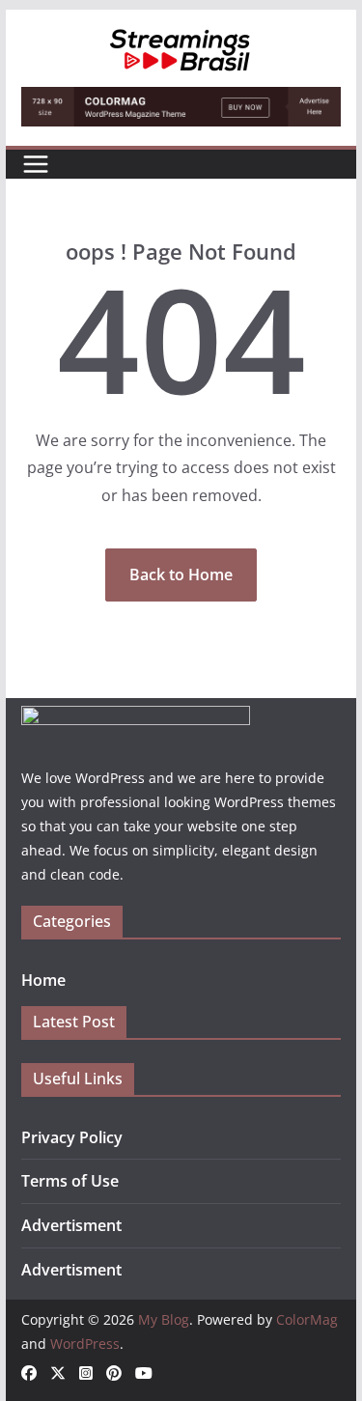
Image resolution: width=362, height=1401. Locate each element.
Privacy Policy (72, 1137)
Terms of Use (70, 1180)
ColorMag (307, 1319)
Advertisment (71, 1225)
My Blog (163, 1319)
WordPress (85, 1343)
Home (43, 980)
